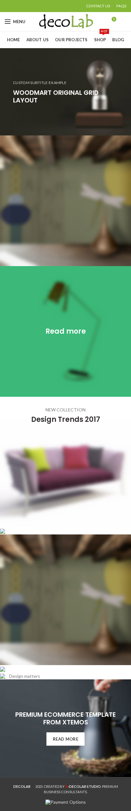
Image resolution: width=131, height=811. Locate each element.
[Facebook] (8, 6)
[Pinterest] (23, 6)
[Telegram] (37, 6)
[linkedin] (30, 6)
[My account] (123, 21)
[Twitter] (15, 6)
